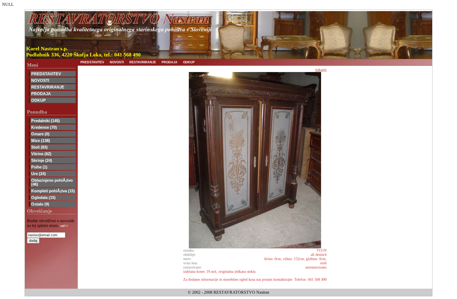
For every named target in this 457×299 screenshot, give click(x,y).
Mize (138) (40, 140)
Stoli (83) (39, 147)
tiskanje (321, 70)
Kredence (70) (44, 127)
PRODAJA (41, 93)
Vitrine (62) (41, 153)
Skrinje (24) (41, 160)
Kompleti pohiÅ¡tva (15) (53, 191)
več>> (64, 226)
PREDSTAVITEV (46, 74)
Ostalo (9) (40, 204)
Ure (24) (38, 173)
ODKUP (38, 100)
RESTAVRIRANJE (47, 87)
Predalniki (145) (45, 120)
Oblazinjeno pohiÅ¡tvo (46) (52, 182)
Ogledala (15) (43, 197)
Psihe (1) (39, 167)
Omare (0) (40, 134)
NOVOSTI (40, 80)
